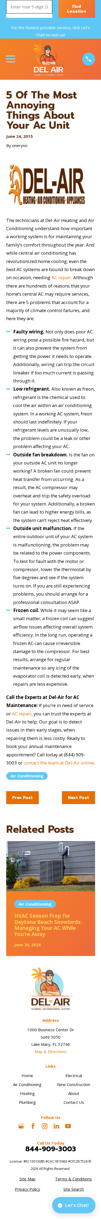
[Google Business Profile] (21, 1126)
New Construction (73, 1084)
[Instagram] (44, 1126)
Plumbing (27, 1102)
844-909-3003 (50, 1149)
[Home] (48, 59)
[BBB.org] (80, 1126)
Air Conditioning (27, 775)
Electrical (73, 1075)
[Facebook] (33, 1126)
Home (27, 1075)
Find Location (76, 9)
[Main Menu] (10, 58)
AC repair (61, 277)
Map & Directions (50, 1051)
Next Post (78, 798)
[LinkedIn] (56, 1126)
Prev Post (22, 798)
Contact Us (74, 1102)
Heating (27, 1093)
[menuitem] (27, 1179)
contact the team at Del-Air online (59, 763)
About (73, 1093)
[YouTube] (68, 1126)
